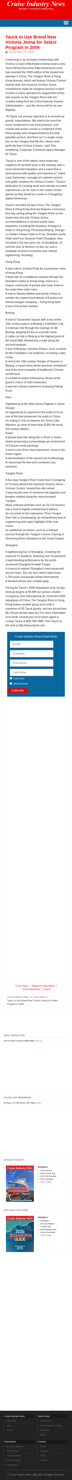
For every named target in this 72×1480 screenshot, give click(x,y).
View (39, 1103)
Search (47, 989)
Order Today (45, 1182)
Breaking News (21, 684)
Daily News (19, 678)
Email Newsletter (31, 989)
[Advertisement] (36, 840)
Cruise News (21, 985)
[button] (66, 23)
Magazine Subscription (43, 985)
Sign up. (38, 1041)
